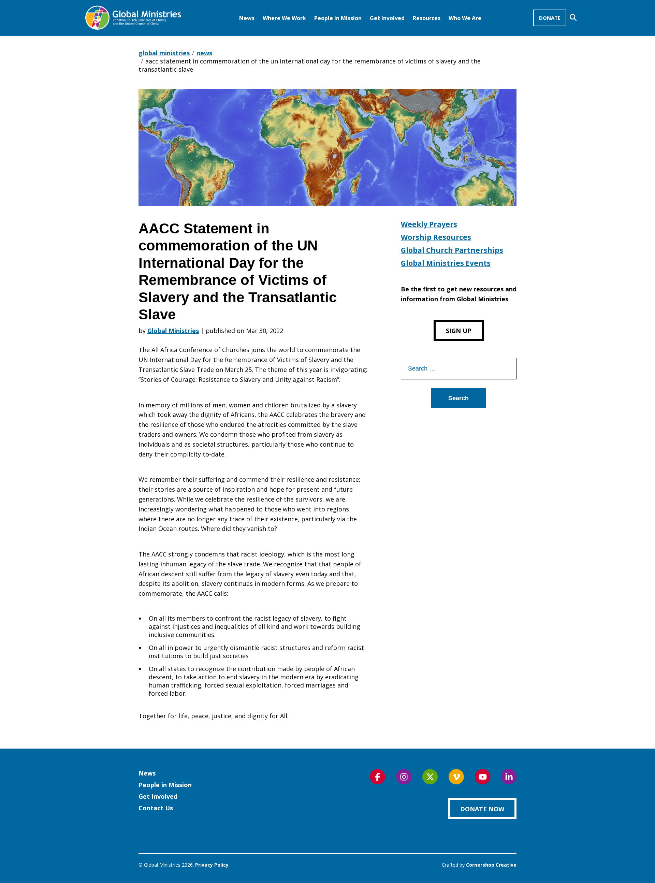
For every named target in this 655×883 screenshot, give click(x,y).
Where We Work (284, 18)
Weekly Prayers (429, 224)
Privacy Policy (212, 865)
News (246, 18)
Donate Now (482, 809)
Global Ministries (173, 331)
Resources (426, 18)
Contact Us (156, 808)
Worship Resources (436, 237)
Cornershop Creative (491, 865)
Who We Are (465, 18)
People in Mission (338, 18)
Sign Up (458, 331)
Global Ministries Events (446, 263)
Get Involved (387, 18)
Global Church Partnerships (452, 250)
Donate (550, 17)
